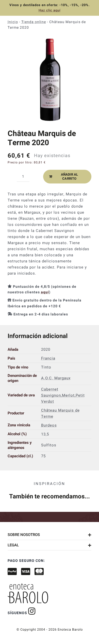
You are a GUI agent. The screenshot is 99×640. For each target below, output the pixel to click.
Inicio (13, 22)
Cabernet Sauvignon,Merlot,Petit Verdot (63, 395)
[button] (49, 535)
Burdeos (49, 425)
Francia (48, 358)
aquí (45, 292)
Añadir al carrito (69, 176)
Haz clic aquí (49, 10)
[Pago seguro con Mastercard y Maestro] (32, 611)
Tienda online (33, 22)
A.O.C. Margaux (56, 378)
